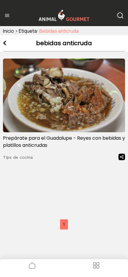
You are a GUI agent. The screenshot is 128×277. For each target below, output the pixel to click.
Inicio (8, 31)
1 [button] (64, 224)
